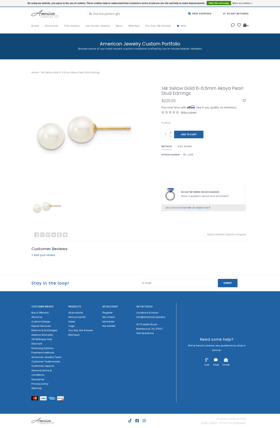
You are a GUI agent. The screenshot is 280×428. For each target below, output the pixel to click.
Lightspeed (239, 422)
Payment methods (42, 352)
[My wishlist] (239, 25)
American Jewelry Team (46, 357)
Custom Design (40, 321)
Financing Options (42, 348)
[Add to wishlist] (244, 101)
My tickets (108, 321)
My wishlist (108, 326)
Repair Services (41, 326)
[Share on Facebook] (36, 234)
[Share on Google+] (42, 234)
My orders (108, 317)
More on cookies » (242, 3)
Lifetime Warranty (42, 335)
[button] (233, 25)
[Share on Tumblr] (59, 234)
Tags (71, 326)
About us (36, 317)
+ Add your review (43, 255)
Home (34, 72)
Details (167, 146)
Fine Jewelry (72, 25)
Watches (134, 25)
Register (107, 312)
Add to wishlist (215, 234)
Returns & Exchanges (44, 330)
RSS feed (73, 335)
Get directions (145, 333)
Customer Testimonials (45, 361)
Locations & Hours (147, 312)
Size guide (185, 146)
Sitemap (36, 388)
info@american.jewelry (150, 317)
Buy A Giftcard (40, 312)
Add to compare (236, 234)
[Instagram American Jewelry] (144, 421)
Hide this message (219, 3)
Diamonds (51, 25)
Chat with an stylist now (194, 207)
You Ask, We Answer (158, 25)
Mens (119, 25)
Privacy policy (39, 384)
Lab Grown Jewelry (98, 25)
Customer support (42, 366)
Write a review (189, 112)
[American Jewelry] (56, 14)
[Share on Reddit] (53, 234)
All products (75, 312)
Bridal (35, 25)
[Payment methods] (35, 399)
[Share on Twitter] (65, 234)
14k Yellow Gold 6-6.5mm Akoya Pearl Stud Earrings (70, 72)
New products (77, 317)
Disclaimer (38, 379)
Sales (71, 321)
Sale (183, 25)
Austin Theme (209, 422)
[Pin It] (48, 234)
